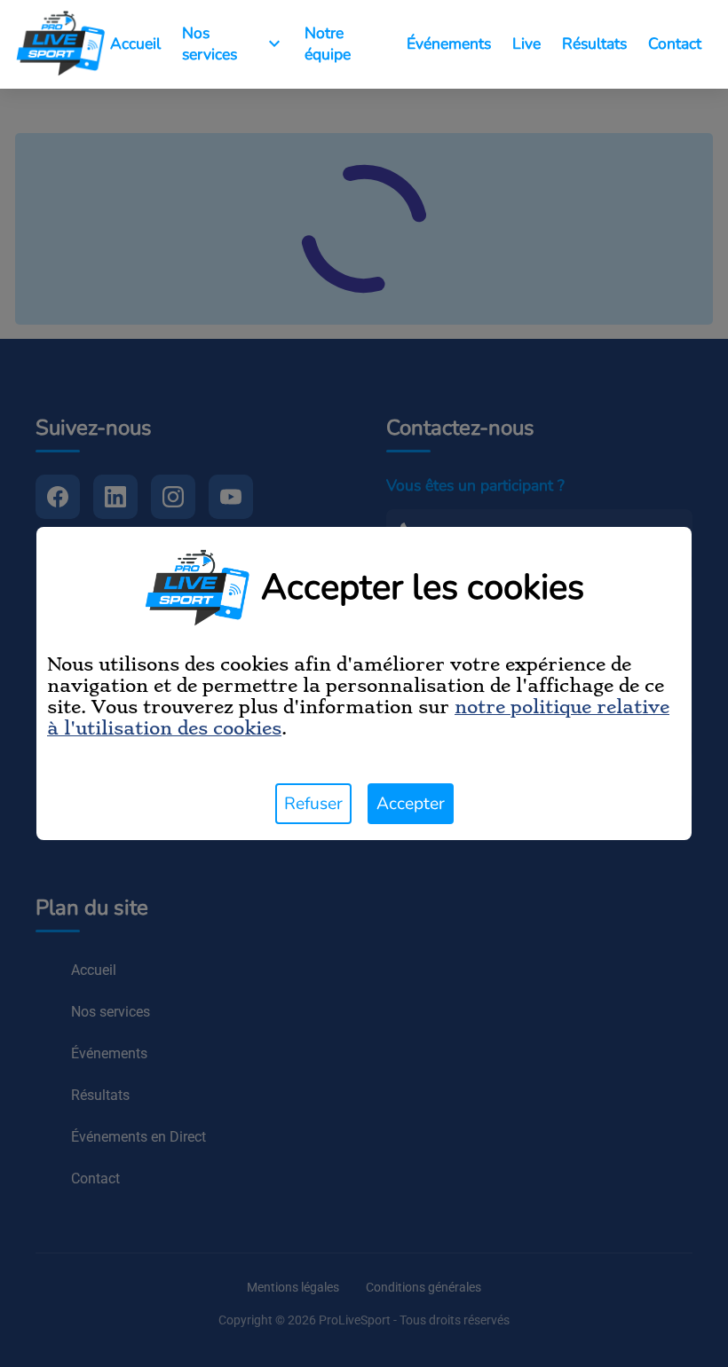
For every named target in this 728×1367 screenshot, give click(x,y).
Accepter (410, 803)
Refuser (313, 803)
